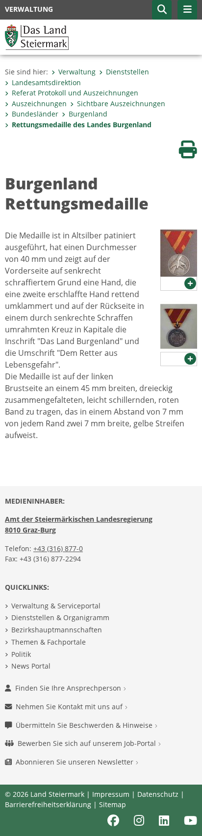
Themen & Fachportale (48, 642)
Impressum (110, 794)
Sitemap (112, 804)
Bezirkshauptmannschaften (56, 629)
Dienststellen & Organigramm (60, 617)
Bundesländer (35, 113)
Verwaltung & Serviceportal (56, 605)
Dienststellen (127, 71)
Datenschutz (157, 794)
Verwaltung (77, 71)
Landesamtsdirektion (46, 82)
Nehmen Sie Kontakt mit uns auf (70, 706)
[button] (162, 10)
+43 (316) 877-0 (58, 548)
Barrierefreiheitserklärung (48, 804)
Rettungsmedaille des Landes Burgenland (82, 124)
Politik (21, 654)
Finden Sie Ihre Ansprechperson (69, 688)
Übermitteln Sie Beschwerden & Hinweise (85, 725)
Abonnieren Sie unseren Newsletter (75, 761)
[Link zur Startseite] (37, 36)
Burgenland (88, 113)
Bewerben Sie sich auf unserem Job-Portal (88, 743)
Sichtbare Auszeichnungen (121, 103)
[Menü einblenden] (187, 10)
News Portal (30, 666)
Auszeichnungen (39, 103)
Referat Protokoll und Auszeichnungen (75, 92)
